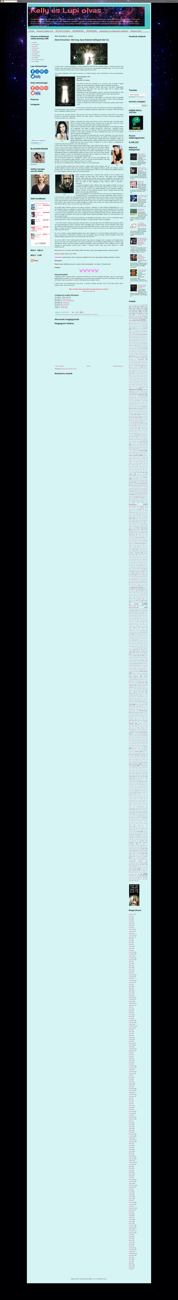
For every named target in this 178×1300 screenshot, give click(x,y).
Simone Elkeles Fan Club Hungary (142, 168)
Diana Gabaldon (132, 448)
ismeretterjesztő (137, 537)
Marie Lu (144, 660)
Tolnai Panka (143, 836)
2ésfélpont (34, 48)
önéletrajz (145, 712)
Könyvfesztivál (132, 605)
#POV (130, 305)
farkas (134, 479)
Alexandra (137, 331)
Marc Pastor (138, 657)
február (130, 925)
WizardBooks (144, 872)
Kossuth (145, 602)
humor (143, 524)
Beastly (136, 368)
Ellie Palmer (142, 464)
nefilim (146, 701)
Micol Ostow (132, 682)
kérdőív (145, 589)
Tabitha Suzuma (134, 822)
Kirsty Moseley (141, 597)
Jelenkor (145, 549)
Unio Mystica (133, 853)
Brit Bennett (131, 400)
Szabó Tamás (140, 809)
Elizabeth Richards (133, 463)
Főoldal (31, 31)
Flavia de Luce (141, 486)
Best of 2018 (133, 378)
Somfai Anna (144, 784)
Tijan (143, 833)
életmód (137, 458)
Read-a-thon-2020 (143, 743)
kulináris (135, 616)
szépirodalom (143, 814)
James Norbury (139, 542)
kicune (130, 594)
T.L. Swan (138, 820)
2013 (138, 306)
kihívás (143, 594)
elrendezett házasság (133, 466)
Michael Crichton (142, 680)
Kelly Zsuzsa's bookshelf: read (40, 203)
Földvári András (139, 488)
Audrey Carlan (138, 360)
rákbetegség (143, 740)
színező (134, 815)
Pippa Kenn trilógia (138, 729)
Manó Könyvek (137, 655)
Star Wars (143, 792)
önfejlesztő (133, 713)
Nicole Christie (144, 706)
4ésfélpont (34, 55)
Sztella (130, 818)
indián (144, 531)
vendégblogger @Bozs (135, 861)
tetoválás (131, 829)
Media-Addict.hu (66, 299)
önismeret (139, 713)
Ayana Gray (131, 362)
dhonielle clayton (142, 447)
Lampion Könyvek (140, 621)
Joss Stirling (138, 564)
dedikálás (143, 441)
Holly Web (136, 523)
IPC (144, 534)
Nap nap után (142, 698)
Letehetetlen (66, 304)
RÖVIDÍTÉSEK (91, 31)
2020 (130, 311)
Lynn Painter (132, 647)
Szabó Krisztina (141, 808)
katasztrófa (135, 578)
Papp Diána (141, 718)
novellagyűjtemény (139, 709)
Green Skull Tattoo (138, 502)
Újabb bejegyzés (59, 366)
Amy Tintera (136, 343)
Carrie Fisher (136, 406)
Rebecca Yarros (136, 750)
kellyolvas (134, 588)
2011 (146, 305)
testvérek (143, 828)
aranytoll (137, 356)
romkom (144, 764)
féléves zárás (144, 480)
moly (135, 688)
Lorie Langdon (137, 641)
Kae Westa (137, 570)
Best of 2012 (144, 373)
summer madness (139, 800)
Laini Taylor (139, 619)
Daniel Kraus (138, 433)
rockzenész (131, 762)
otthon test (37, 220)
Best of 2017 (144, 376)
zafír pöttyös (142, 875)
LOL (146, 640)
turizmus (137, 848)
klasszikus (139, 598)
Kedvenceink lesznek (142, 582)
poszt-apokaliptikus (142, 732)
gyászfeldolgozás (133, 506)
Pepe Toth (131, 726)
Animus (130, 350)
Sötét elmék (143, 787)
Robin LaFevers (142, 759)
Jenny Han (131, 557)
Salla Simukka (132, 769)
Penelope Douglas (133, 724)
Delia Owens (134, 444)
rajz (137, 740)
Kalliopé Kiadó (135, 573)
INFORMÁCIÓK (78, 31)
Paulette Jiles (141, 723)
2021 (136, 311)
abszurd (133, 323)
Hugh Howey (137, 524)
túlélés (132, 848)
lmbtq (135, 640)
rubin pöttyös (132, 765)
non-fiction (143, 707)
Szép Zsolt (136, 814)
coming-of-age (137, 420)
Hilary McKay (139, 518)
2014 (145, 306)
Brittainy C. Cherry (141, 400)
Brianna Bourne (137, 397)
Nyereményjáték (143, 710)
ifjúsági (145, 528)
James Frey (131, 542)
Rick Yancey (140, 756)
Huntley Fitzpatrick (133, 526)
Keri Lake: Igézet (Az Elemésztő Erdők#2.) (142, 287)
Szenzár (130, 814)
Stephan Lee (142, 795)
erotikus (131, 474)
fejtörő (140, 479)
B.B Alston (139, 364)
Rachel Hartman (141, 737)
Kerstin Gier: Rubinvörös (141, 182)
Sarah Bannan (143, 772)
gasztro (137, 496)
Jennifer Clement (142, 551)
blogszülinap (142, 387)
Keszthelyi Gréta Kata (141, 592)
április (130, 921)
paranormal (132, 720)
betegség (144, 382)
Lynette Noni (143, 646)
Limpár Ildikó (140, 635)
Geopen (145, 497)
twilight (144, 850)
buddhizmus (142, 402)
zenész (141, 879)
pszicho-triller (143, 734)
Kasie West (141, 576)
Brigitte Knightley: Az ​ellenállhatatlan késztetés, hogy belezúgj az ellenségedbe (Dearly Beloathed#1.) (138, 242)
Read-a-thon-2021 (135, 745)
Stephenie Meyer (142, 797)
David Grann (133, 438)
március (131, 923)
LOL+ (131, 641)
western (130, 872)
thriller (138, 831)
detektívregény (144, 445)
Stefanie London (141, 793)
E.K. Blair (137, 456)
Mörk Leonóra (139, 693)
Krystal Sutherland (138, 615)
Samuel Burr (132, 770)
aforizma (138, 326)
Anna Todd (136, 350)
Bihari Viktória (137, 385)
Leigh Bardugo (132, 627)
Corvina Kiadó (134, 423)
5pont (63, 314)
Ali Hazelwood (138, 332)
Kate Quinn (140, 579)
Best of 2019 (141, 378)
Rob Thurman (142, 757)
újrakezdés (140, 851)
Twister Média (132, 851)
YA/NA (130, 875)
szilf (129, 815)
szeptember (132, 935)
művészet (131, 696)
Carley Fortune (39, 208)
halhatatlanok (132, 509)
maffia (134, 649)
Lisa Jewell (141, 638)
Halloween (139, 509)
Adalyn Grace (140, 323)
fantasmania (137, 477)
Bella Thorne (142, 370)
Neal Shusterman (139, 701)
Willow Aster (137, 872)
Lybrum (135, 646)
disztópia (141, 450)
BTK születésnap (133, 402)
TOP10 (143, 837)
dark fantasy (143, 434)
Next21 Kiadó (144, 704)
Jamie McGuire (139, 543)
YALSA (135, 875)
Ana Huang (143, 343)
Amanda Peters (138, 340)
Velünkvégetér (142, 859)
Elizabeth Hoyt (142, 460)
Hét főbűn (136, 517)
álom (131, 337)
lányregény (131, 623)
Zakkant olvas (64, 306)
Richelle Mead (132, 754)
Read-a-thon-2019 (133, 743)
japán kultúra (142, 546)
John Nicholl (138, 562)
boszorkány (142, 395)
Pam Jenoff (139, 717)
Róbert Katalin (132, 759)
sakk (145, 767)
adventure (131, 326)
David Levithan (141, 438)
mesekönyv (135, 679)
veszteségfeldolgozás (134, 865)
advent (143, 325)
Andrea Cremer (142, 346)
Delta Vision (142, 444)
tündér (143, 848)
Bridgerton (145, 397)
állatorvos (132, 336)
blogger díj (132, 387)
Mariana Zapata (137, 660)
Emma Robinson (138, 469)
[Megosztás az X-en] (79, 312)
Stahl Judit (136, 792)
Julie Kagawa (139, 565)
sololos (94, 1279)
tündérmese (137, 850)
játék (134, 549)
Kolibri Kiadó (144, 600)
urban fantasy (141, 853)
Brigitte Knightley (134, 399)
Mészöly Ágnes (133, 680)
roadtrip (135, 757)
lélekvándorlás (132, 629)
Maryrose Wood (138, 669)
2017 (130, 310)
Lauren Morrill (136, 626)
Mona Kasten (142, 688)
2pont (33, 46)
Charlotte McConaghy (141, 413)
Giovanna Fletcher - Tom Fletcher (138, 499)
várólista (135, 859)
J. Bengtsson (133, 538)
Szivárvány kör (136, 817)
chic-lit (130, 414)
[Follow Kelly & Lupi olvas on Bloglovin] (39, 141)
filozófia (144, 485)
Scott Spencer (138, 778)
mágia (130, 651)
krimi (134, 610)
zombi (146, 879)
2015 (61, 314)
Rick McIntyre (142, 754)
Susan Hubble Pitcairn (140, 803)
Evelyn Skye (138, 475)
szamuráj (139, 811)
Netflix (141, 702)
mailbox (145, 652)
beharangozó (134, 370)
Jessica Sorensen (139, 559)
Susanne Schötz (132, 804)
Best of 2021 (137, 379)
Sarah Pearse (132, 775)
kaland (143, 570)
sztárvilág (143, 817)
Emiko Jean (131, 467)
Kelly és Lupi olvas (66, 10)
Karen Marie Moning (133, 576)
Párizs (139, 720)
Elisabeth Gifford (132, 460)
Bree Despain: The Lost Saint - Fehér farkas (142, 197)
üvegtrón (131, 856)
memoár (144, 674)
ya (97, 314)
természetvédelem (133, 826)
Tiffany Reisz (137, 833)
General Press (137, 497)
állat (146, 334)
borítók (143, 394)
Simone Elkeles (141, 781)
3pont (33, 50)
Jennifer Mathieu (142, 554)
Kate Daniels (143, 578)
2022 (143, 311)
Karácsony (131, 574)
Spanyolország (140, 789)
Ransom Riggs (132, 742)
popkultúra (141, 731)
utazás (130, 854)
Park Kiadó (144, 720)
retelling (137, 751)
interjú (142, 532)
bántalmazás (138, 365)
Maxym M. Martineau (137, 673)
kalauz (146, 571)
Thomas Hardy (138, 829)
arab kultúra (138, 354)
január (130, 927)
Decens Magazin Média (134, 441)
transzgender (132, 845)
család (142, 428)
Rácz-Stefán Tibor (133, 738)
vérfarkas (142, 864)
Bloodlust (137, 391)
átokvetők (131, 360)
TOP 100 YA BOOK (63, 31)
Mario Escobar (139, 662)
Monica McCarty (139, 690)
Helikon (130, 517)
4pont (33, 54)
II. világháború (142, 529)
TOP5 (130, 839)
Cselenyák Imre (140, 430)
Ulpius (146, 851)
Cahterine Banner (138, 403)
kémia (134, 589)
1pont (33, 42)
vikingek (130, 867)
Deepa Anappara (133, 442)
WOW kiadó (134, 874)
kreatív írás (138, 608)
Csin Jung (142, 431)
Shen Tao (143, 779)
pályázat (132, 717)
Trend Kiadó (140, 845)
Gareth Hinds (137, 494)
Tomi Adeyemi (137, 837)
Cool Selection (137, 422)
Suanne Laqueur (133, 798)
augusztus (131, 914)
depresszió (136, 445)
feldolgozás (136, 480)
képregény (139, 589)
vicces (143, 865)
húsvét (144, 526)
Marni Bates (133, 665)
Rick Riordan (132, 756)
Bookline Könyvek (139, 392)
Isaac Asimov (139, 535)
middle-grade (141, 682)
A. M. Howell (137, 321)
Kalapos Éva (140, 571)
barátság (145, 365)
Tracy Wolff (142, 843)
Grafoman (145, 500)
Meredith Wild (139, 677)
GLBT (130, 500)
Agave (130, 328)
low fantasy (143, 643)
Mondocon (131, 690)
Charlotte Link (132, 413)
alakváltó (145, 328)
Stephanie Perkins (133, 797)
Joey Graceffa (143, 560)
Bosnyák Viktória (132, 395)
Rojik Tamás (137, 762)
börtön (130, 397)
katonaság (133, 582)
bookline (131, 392)
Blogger (105, 1279)
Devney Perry (133, 447)
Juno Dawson (133, 568)
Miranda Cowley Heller (141, 684)
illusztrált (131, 531)
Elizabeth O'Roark (141, 461)
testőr (137, 828)
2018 (137, 310)
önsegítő (145, 713)
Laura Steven (139, 623)
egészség (144, 456)
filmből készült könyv (136, 485)
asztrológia (131, 359)
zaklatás (130, 879)
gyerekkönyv (142, 506)
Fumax (134, 493)
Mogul (140, 687)
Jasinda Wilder (132, 548)
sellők (137, 779)
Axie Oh (144, 360)
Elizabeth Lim (132, 461)
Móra (142, 692)
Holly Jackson (141, 521)
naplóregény (131, 699)
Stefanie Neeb (132, 795)
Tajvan (130, 823)
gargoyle (144, 494)
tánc (135, 823)
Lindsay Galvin (143, 637)
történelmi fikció (133, 842)
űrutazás (143, 854)
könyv (80, 314)
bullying (130, 403)
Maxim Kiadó (143, 671)
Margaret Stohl (138, 658)
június (130, 918)
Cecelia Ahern (136, 409)
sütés (130, 806)
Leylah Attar (138, 632)
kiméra (130, 595)
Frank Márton (141, 491)
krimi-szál (140, 610)
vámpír (145, 856)
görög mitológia (137, 500)
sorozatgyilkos (142, 786)
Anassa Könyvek (133, 345)
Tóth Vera (145, 839)
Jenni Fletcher (133, 551)
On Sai (139, 712)
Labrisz (140, 618)
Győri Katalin (132, 507)
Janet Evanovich (138, 545)
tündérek (131, 850)
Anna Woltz (143, 350)
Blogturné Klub (136, 31)
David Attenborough (143, 436)
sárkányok (137, 776)
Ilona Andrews (138, 531)
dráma (144, 453)
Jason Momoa (140, 548)
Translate (141, 97)
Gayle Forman (144, 496)
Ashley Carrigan (140, 357)
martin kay (131, 666)
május (130, 920)
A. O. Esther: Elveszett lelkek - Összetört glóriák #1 (142, 225)
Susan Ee (136, 801)
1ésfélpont (34, 44)
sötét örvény (131, 789)
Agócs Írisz (137, 328)
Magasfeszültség (142, 649)
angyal (143, 348)
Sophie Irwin (134, 786)
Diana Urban (141, 448)
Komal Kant (133, 602)
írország (131, 535)
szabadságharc (132, 808)
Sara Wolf (136, 772)
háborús (142, 507)
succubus (141, 798)
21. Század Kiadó (140, 314)
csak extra (134, 428)
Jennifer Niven (132, 556)
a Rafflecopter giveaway (88, 291)
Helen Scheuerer (132, 515)
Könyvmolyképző (86, 314)
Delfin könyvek (143, 442)
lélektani (143, 627)
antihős (142, 351)
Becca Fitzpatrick (143, 368)
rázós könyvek (141, 742)
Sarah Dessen (132, 773)
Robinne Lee (143, 761)
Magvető (140, 652)
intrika (139, 534)
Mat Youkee (135, 671)
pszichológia (131, 735)
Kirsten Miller (132, 597)
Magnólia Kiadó (132, 652)
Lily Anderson (144, 633)
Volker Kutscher (142, 867)
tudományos (144, 847)
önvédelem (132, 715)
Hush (140, 526)
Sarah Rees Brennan (141, 775)
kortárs (139, 602)
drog (144, 455)
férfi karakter (144, 482)
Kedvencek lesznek (136, 584)
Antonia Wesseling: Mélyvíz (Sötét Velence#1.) (141, 257)
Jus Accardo (141, 568)
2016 (142, 308)
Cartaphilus (144, 406)
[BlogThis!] (77, 312)
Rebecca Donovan (137, 748)
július (130, 916)
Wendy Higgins (142, 870)
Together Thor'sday (133, 836)
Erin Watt (136, 472)
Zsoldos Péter (133, 880)
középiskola (131, 608)
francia (134, 491)
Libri (130, 634)
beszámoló (137, 382)
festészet (132, 483)
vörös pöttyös (93, 314)
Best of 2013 (133, 375)
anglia (138, 348)
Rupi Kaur (38, 221)
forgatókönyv (131, 488)
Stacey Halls (140, 790)
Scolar (130, 778)
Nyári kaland (38, 234)
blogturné (67, 314)
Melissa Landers (136, 674)
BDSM (141, 367)
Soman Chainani (136, 784)
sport (134, 790)
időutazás (137, 528)
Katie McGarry (144, 581)
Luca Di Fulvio (132, 644)
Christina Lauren (142, 416)
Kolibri (136, 600)
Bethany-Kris (140, 384)
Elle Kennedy (132, 464)
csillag (136, 431)
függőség (141, 493)
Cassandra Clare (135, 408)
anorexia (137, 351)
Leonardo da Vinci (133, 630)
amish (135, 342)
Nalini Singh (144, 696)
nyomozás (133, 712)
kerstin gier (131, 592)
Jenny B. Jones (142, 556)
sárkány (131, 776)
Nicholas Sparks (135, 706)
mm (136, 687)
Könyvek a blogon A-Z (45, 31)
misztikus (131, 685)
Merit (145, 677)
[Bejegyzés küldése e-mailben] (72, 312)
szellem (143, 812)
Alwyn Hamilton (143, 339)
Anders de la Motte (133, 346)
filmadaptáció (144, 483)
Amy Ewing (141, 342)
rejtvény (130, 751)
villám (135, 867)
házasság (144, 513)
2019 (142, 310)
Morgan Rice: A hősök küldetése (142, 154)
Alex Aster (134, 329)
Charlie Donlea (134, 411)
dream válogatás (134, 455)
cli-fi (141, 419)
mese (130, 679)
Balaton (132, 365)
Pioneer (130, 729)
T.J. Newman (131, 820)
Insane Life (66, 302)
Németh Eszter (134, 702)
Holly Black (133, 521)
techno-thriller (141, 825)
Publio (137, 735)
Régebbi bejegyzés (118, 366)
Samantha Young (142, 769)
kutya (135, 618)
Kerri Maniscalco (142, 591)
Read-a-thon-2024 (137, 746)
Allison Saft (138, 336)
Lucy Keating (140, 644)
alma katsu (145, 336)
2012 (132, 306)
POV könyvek (134, 734)
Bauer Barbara (134, 367)
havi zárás (136, 513)
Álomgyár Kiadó (138, 337)
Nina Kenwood (134, 707)
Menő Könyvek (133, 676)
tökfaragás (133, 840)
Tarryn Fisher (140, 823)
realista (145, 746)
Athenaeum (141, 359)
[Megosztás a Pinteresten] (83, 312)
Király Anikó (136, 595)
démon (130, 445)
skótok (139, 783)
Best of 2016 (137, 376)
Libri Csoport (137, 633)
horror (142, 523)
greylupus (76, 314)
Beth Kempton (132, 384)
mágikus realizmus (140, 651)
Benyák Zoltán (138, 371)
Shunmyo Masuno (133, 781)
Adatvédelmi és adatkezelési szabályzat (114, 31)
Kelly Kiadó (137, 585)
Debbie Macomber (142, 439)
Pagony (138, 715)
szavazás (137, 812)
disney (136, 450)
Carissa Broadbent (139, 405)
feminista (138, 482)
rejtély (144, 750)
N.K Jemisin (137, 696)
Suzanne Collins (142, 804)
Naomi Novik (133, 698)
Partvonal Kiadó (136, 721)
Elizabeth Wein (142, 463)
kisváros (131, 598)
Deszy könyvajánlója (68, 300)
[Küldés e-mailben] (75, 312)
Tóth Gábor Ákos (137, 839)
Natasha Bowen (139, 699)
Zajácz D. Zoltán (142, 877)
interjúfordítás (132, 534)
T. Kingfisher (143, 818)
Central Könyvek (143, 409)
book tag (143, 391)
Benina (130, 371)
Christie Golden (133, 416)
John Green (131, 562)
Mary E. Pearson (138, 668)
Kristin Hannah (138, 613)
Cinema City (144, 417)
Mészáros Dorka (143, 679)
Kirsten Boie (143, 595)
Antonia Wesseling (134, 353)
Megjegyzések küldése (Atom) (69, 369)
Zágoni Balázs (132, 877)
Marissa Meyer (136, 663)
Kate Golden (132, 579)
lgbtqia (144, 632)
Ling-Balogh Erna (133, 638)
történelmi (142, 840)
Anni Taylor (131, 351)
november (131, 931)
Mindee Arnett (132, 684)
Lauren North (143, 626)
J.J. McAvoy (138, 540)
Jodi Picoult (135, 560)
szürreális (136, 818)
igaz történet (134, 529)
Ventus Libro (134, 864)
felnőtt (132, 482)
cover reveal (132, 425)
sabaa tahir (131, 767)
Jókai (132, 564)
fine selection (132, 486)
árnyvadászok (144, 356)
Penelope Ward (142, 724)
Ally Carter (131, 340)
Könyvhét (142, 605)
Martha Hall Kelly (142, 665)
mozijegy (131, 693)
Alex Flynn (140, 329)
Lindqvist (136, 637)
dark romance (132, 436)
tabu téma (143, 822)
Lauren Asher (139, 624)
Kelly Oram (145, 585)
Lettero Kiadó (142, 630)
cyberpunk (145, 427)
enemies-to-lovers (138, 471)
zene (136, 879)
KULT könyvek (142, 616)
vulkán (142, 869)
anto (146, 351)
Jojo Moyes (145, 562)
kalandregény (132, 571)
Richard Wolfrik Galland (140, 753)
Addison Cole (136, 325)
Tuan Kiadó (137, 847)
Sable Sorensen (138, 767)
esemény (139, 474)
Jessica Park (139, 557)
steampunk (131, 793)
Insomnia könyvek (133, 532)
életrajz (143, 458)
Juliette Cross (144, 567)
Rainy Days (131, 740)
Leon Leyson (142, 629)
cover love (142, 424)
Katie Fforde (136, 581)
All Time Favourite (36, 59)
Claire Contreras (134, 419)
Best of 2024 (141, 381)
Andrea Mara (132, 348)
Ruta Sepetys (143, 765)
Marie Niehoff (132, 662)
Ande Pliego (143, 345)
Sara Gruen (140, 770)
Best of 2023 (133, 381)
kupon (130, 618)
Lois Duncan (141, 640)
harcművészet (139, 510)
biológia (144, 385)
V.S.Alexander (138, 856)
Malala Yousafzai (135, 654)
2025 (143, 313)
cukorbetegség (137, 427)
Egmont (130, 458)
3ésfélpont (34, 52)
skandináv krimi (132, 783)
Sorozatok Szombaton (134, 787)
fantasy (71, 314)
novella (130, 709)
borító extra (136, 394)
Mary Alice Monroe (139, 666)
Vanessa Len (134, 858)
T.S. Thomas (144, 820)
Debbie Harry (133, 439)
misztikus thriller (141, 685)
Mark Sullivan (144, 663)
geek (131, 497)
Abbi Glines (144, 321)
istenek (145, 537)
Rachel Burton (132, 737)
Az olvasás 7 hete (140, 362)
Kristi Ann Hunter (138, 612)
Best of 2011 (137, 373)
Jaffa (144, 540)
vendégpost (144, 862)
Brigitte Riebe (143, 399)
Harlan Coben (139, 512)
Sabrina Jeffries (39, 215)
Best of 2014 (141, 375)
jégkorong (140, 549)
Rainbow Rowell (142, 738)
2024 (137, 313)
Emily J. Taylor (139, 467)
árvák (132, 357)
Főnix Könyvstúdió (141, 489)
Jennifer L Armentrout (134, 553)
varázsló (141, 858)
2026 (130, 315)
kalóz (143, 573)
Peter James (139, 726)
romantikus (134, 764)
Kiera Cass (136, 594)
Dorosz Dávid (141, 452)
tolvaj (130, 837)
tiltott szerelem (143, 834)
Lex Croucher (132, 632)
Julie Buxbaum (39, 229)
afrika (144, 326)
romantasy (144, 762)
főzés (130, 491)
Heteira (141, 517)
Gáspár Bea (131, 496)
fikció (137, 483)
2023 (130, 313)
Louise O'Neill (136, 643)
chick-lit (136, 414)
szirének (140, 815)
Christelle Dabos (143, 414)
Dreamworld (64, 307)
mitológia (131, 687)
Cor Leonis (145, 422)
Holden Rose (138, 520)
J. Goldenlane (141, 538)
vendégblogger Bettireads (134, 862)
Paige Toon (144, 715)
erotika (143, 472)
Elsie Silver (143, 466)
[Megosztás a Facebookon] (81, 312)
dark (135, 435)
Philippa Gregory (141, 728)
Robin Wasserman (133, 761)
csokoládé (131, 433)
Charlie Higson (142, 411)
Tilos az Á (135, 834)
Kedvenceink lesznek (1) (141, 210)
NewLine (138, 704)
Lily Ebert (133, 635)
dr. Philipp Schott (137, 453)
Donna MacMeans (133, 452)
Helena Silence (142, 515)
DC (146, 438)
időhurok (131, 528)
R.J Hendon (143, 735)
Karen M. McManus (141, 574)
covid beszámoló (140, 425)
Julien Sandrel (137, 567)
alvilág (136, 339)
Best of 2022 (144, 379)
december (131, 929)
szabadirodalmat (140, 806)
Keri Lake (133, 591)
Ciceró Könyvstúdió (134, 417)
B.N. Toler (145, 364)
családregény (132, 430)
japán (135, 546)
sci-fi (144, 776)
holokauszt (144, 520)
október (131, 933)
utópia (136, 854)
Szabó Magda (132, 809)
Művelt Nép (143, 695)
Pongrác (135, 731)
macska (139, 647)
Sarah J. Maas (141, 773)
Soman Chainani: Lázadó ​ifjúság (142, 270)
